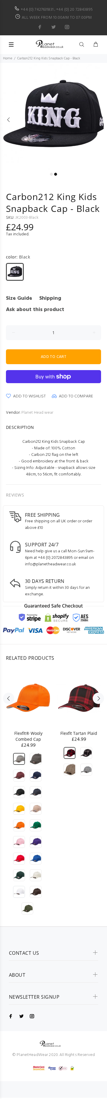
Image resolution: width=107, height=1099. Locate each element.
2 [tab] (55, 174)
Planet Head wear (37, 412)
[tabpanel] (53, 116)
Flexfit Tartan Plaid (78, 733)
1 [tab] (51, 174)
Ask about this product (35, 309)
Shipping (50, 298)
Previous (8, 119)
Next (98, 119)
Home (7, 58)
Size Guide (19, 298)
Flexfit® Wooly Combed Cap (28, 736)
